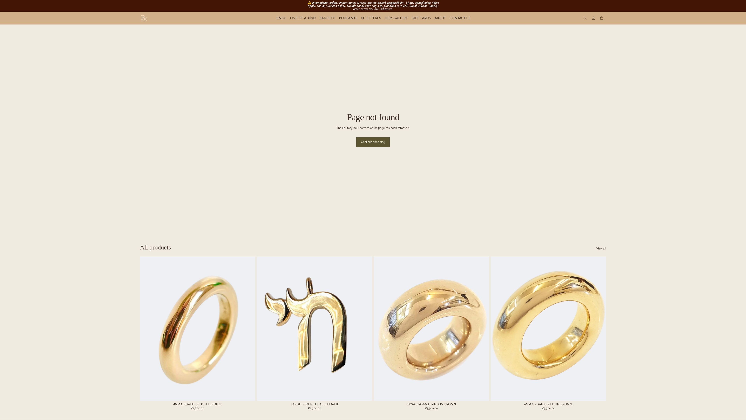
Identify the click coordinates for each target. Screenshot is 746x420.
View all (601, 248)
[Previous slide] (146, 328)
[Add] (249, 394)
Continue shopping (373, 142)
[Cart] (602, 18)
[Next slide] (249, 328)
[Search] (585, 18)
